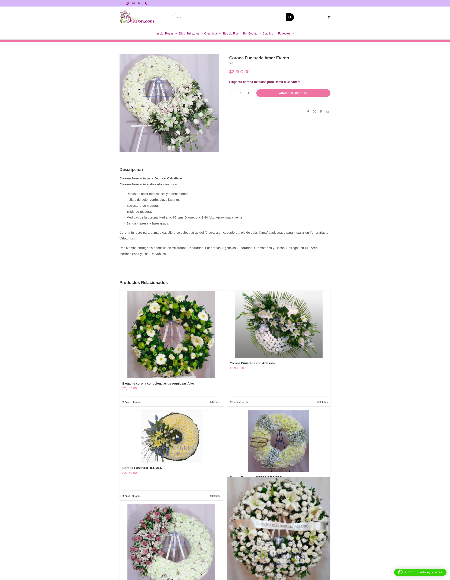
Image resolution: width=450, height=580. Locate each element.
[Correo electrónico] (327, 111)
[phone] (146, 3)
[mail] (139, 3)
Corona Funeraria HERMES (142, 468)
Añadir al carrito (293, 93)
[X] (314, 111)
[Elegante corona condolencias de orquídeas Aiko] (171, 334)
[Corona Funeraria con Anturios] (278, 324)
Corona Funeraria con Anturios (252, 363)
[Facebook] (308, 111)
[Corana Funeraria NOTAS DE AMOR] (278, 441)
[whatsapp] (133, 3)
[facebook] (121, 3)
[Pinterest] (321, 111)
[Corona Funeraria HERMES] (171, 436)
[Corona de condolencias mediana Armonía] (278, 529)
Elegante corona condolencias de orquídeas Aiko (158, 383)
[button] (420, 572)
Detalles (216, 402)
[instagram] (127, 3)
